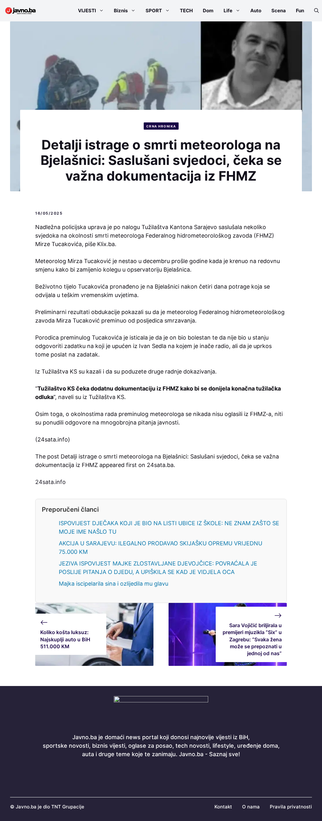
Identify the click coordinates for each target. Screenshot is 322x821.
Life (228, 11)
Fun (300, 11)
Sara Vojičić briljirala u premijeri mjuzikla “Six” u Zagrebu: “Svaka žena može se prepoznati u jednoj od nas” (252, 639)
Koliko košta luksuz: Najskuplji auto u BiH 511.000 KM (65, 639)
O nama (251, 807)
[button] (314, 10)
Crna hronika (161, 126)
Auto (255, 11)
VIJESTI (87, 11)
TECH (186, 11)
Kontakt (223, 807)
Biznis (121, 11)
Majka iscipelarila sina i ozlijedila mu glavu (113, 583)
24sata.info (50, 482)
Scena (278, 11)
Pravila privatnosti (291, 807)
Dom (208, 11)
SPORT (154, 11)
